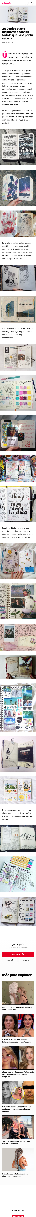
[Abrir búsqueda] (27, 3)
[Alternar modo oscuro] (32, 3)
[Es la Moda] (6, 3)
